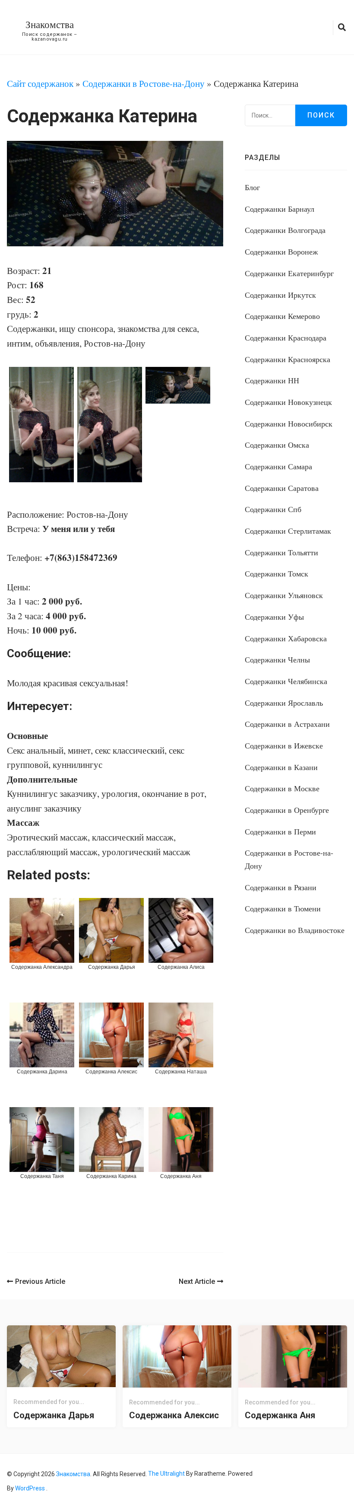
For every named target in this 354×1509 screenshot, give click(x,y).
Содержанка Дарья (53, 1415)
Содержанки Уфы (274, 616)
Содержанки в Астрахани (287, 724)
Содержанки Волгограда (285, 230)
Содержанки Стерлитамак (288, 530)
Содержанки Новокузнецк (288, 402)
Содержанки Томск (276, 573)
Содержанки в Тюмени (283, 908)
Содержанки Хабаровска (286, 638)
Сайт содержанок (40, 83)
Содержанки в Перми (280, 831)
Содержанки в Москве (282, 788)
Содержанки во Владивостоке (295, 930)
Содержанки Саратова (282, 488)
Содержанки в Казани (281, 767)
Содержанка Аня (280, 1415)
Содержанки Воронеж (281, 251)
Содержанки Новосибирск (288, 423)
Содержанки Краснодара (285, 337)
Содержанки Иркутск (280, 295)
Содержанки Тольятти (281, 552)
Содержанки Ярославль (284, 702)
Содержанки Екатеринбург (289, 273)
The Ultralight (166, 1473)
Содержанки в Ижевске (284, 745)
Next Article (197, 1281)
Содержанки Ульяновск (284, 595)
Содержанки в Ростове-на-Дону (143, 83)
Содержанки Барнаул (279, 209)
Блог (252, 187)
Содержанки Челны (277, 659)
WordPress (30, 1488)
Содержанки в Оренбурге (287, 810)
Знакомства (49, 24)
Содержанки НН (272, 380)
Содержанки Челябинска (286, 681)
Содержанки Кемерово (282, 316)
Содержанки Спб (273, 509)
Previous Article (40, 1281)
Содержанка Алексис (174, 1415)
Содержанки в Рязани (280, 887)
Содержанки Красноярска (287, 359)
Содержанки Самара (278, 466)
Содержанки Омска (277, 444)
